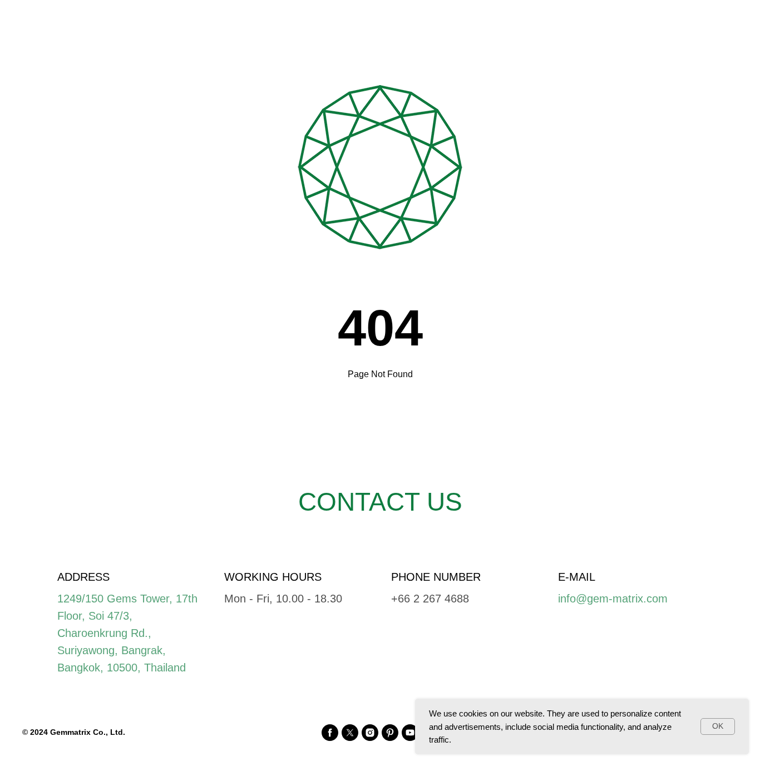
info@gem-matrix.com (613, 598)
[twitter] (350, 732)
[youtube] (410, 732)
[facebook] (330, 732)
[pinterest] (390, 732)
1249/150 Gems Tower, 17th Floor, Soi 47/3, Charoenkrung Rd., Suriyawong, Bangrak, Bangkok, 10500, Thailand (127, 633)
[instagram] (370, 732)
